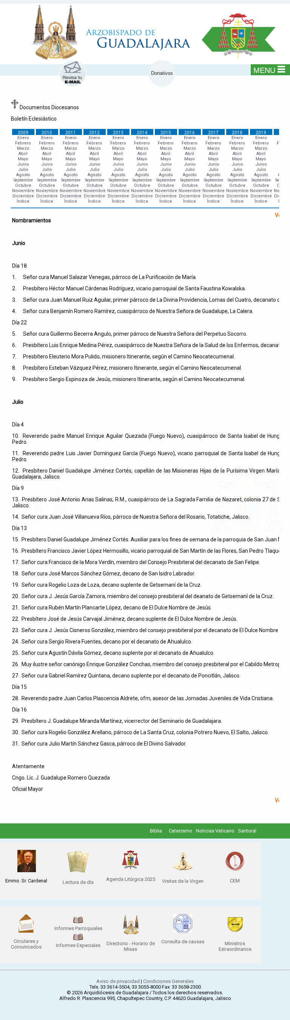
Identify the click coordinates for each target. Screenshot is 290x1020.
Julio (23, 169)
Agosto (23, 174)
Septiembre (23, 180)
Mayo (23, 159)
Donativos (162, 73)
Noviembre (23, 190)
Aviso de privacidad (118, 981)
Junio (23, 164)
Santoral (247, 831)
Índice (23, 201)
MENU (264, 70)
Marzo (23, 148)
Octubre (23, 185)
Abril (23, 153)
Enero (23, 137)
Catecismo (180, 831)
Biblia (156, 831)
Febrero (23, 143)
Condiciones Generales (168, 981)
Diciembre (23, 196)
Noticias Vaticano (215, 831)
